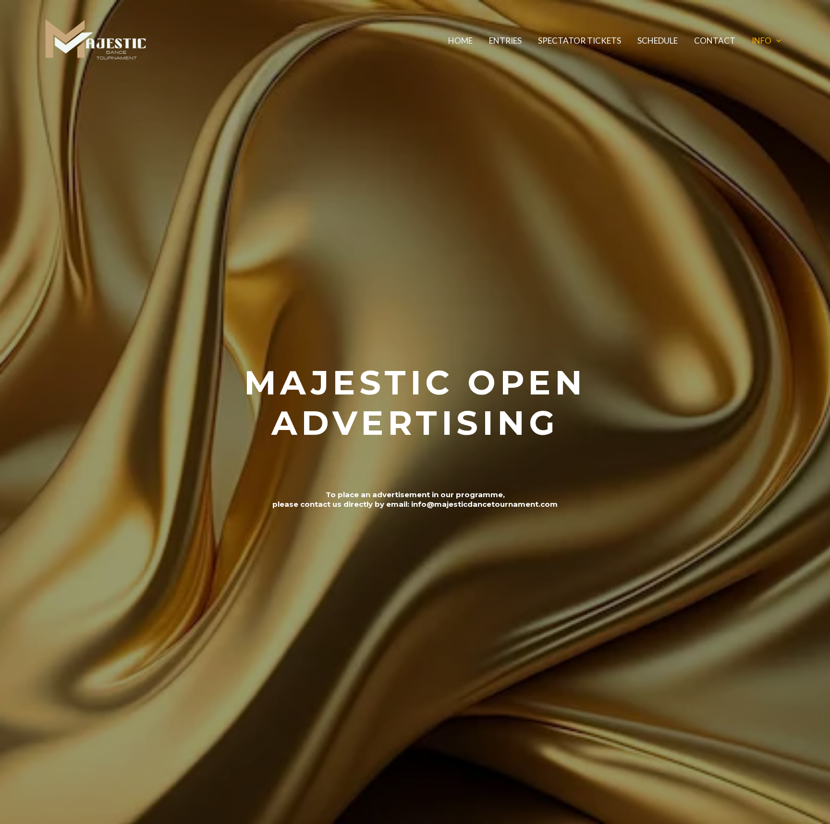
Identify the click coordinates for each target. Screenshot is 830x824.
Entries (505, 41)
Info (761, 41)
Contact (714, 41)
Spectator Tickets (579, 41)
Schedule (657, 41)
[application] (776, 41)
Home (460, 41)
